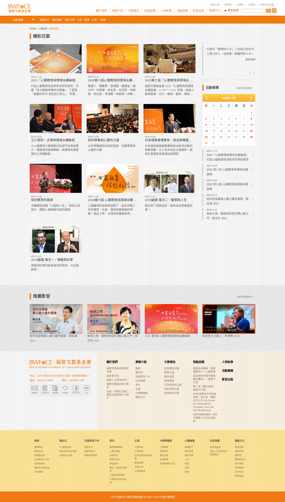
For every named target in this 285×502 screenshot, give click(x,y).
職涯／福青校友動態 (118, 469)
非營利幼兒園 (65, 455)
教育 (86, 19)
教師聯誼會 (39, 455)
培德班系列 (89, 451)
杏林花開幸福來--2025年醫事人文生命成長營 (205, 418)
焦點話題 (198, 362)
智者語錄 (239, 446)
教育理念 (38, 446)
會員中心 (214, 10)
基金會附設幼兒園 (68, 451)
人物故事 (227, 362)
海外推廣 (38, 471)
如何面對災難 (171, 368)
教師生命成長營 (41, 467)
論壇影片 (45, 19)
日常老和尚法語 (173, 384)
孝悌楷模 (239, 467)
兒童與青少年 (142, 376)
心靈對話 (139, 446)
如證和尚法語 (171, 393)
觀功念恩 (169, 376)
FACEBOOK (76, 393)
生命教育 (164, 459)
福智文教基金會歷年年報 (118, 370)
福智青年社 (115, 459)
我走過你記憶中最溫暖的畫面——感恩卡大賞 (204, 379)
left (250, 73)
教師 (137, 368)
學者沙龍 (164, 455)
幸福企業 (139, 466)
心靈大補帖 (115, 451)
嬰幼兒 (139, 372)
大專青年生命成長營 (118, 480)
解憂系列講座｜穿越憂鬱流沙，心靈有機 (204, 370)
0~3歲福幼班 (65, 446)
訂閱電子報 (45, 393)
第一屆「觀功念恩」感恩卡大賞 (204, 388)
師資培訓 (239, 475)
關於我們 (112, 362)
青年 (137, 384)
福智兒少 (88, 446)
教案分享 (38, 451)
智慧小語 (169, 372)
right (253, 73)
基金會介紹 (113, 375)
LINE (86, 393)
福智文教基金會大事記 (118, 385)
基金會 (33, 28)
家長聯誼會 (215, 446)
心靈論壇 (17, 19)
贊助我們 (233, 10)
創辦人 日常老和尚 (117, 379)
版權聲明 (55, 393)
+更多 (102, 19)
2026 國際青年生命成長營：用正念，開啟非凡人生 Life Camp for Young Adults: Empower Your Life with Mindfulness (204, 402)
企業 (94, 19)
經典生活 (239, 451)
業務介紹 (141, 362)
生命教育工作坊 (41, 459)
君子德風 (239, 463)
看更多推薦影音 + (245, 296)
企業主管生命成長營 (143, 457)
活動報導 (227, 370)
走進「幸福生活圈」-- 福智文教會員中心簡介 (118, 394)
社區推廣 (140, 380)
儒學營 (238, 455)
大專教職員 (141, 393)
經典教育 (169, 380)
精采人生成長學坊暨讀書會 (218, 452)
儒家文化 (140, 397)
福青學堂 (114, 455)
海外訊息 (239, 471)
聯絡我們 (274, 10)
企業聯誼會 (140, 470)
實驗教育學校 (90, 455)
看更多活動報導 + (245, 87)
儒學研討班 (240, 459)
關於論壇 (57, 19)
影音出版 (227, 379)
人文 (79, 19)
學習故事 (114, 463)
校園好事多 (39, 463)
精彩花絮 (70, 19)
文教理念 (169, 362)
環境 (187, 471)
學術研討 (164, 451)
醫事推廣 (139, 462)
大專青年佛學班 (117, 474)
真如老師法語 (171, 388)
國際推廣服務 (116, 446)
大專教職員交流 (167, 463)
